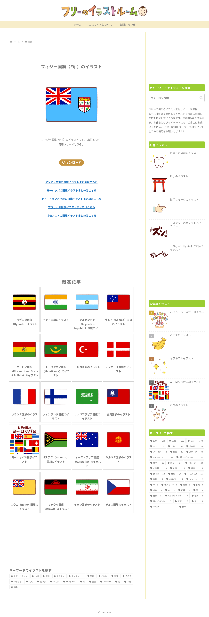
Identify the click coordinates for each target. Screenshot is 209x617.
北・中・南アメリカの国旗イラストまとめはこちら (71, 199)
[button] (201, 98)
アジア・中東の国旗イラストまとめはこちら (71, 182)
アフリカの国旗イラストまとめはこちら (71, 207)
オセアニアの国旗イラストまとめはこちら (71, 215)
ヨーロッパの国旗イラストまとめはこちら (71, 190)
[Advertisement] (71, 53)
